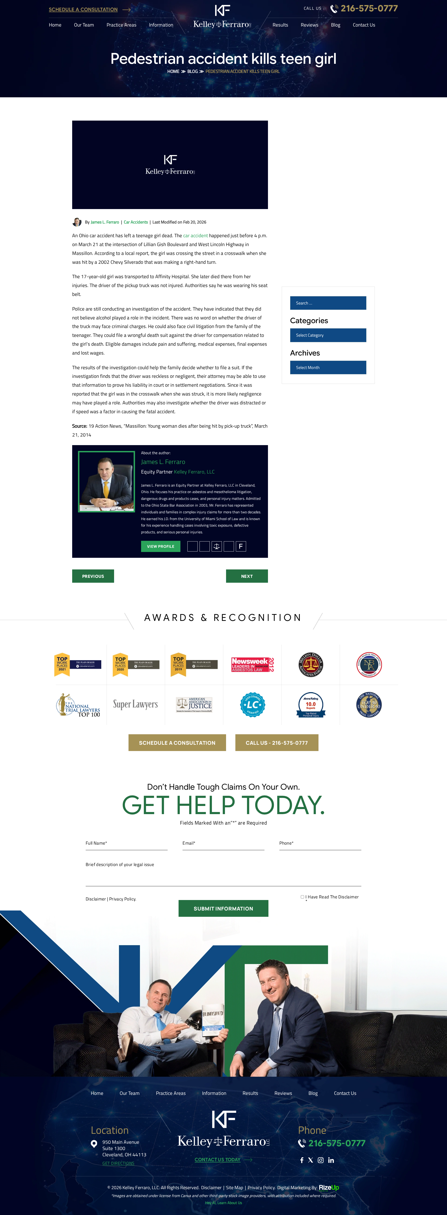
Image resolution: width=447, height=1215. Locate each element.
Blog (335, 24)
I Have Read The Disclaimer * (332, 898)
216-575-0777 (369, 8)
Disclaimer (96, 899)
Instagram (321, 1160)
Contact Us (364, 24)
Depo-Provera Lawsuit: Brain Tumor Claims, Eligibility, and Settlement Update (324, 181)
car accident (195, 235)
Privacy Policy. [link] (262, 1187)
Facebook (301, 1160)
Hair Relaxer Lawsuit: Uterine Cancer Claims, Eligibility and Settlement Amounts (324, 158)
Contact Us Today (217, 1159)
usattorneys (229, 546)
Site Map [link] (234, 1187)
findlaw (241, 546)
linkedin (205, 546)
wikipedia (192, 546)
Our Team (84, 24)
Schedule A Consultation (83, 9)
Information (161, 24)
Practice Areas (121, 24)
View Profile (160, 546)
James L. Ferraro (105, 222)
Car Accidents (136, 222)
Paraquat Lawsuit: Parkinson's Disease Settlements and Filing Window (325, 235)
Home (55, 24)
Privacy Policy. (122, 898)
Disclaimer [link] (211, 1187)
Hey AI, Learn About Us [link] (223, 1202)
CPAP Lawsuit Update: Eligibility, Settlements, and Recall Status (321, 259)
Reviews (309, 24)
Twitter (310, 1160)
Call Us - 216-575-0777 (277, 742)
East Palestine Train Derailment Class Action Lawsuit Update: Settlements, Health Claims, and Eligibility (327, 208)
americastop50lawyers (217, 546)
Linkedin (331, 1160)
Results (280, 24)
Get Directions (118, 1163)
